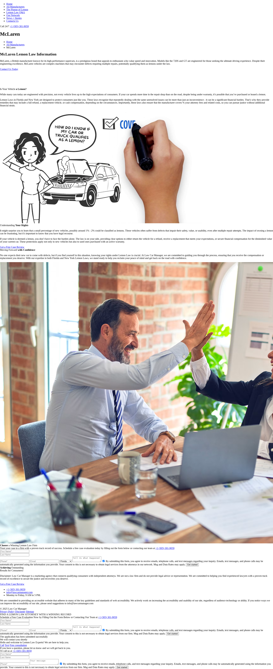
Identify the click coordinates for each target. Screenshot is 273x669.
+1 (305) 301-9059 (19, 26)
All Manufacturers (15, 6)
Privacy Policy (7, 611)
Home (9, 4)
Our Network (13, 15)
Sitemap (30, 611)
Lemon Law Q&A (15, 12)
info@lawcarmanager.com (19, 592)
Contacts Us (12, 21)
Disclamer (20, 611)
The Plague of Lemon (17, 9)
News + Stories (14, 18)
